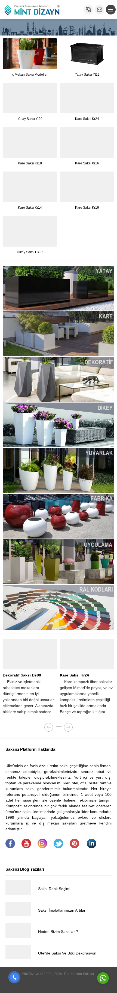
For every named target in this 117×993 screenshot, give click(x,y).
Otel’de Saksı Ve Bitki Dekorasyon (67, 953)
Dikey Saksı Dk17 (30, 252)
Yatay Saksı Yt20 (30, 119)
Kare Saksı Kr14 (30, 207)
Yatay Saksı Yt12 (87, 74)
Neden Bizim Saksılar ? (58, 931)
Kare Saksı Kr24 (87, 119)
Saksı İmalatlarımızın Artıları (62, 910)
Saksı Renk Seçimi (54, 888)
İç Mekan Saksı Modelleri (29, 74)
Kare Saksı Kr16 (87, 163)
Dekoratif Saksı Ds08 (22, 675)
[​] (10, 847)
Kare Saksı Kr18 (30, 163)
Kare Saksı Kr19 (87, 207)
